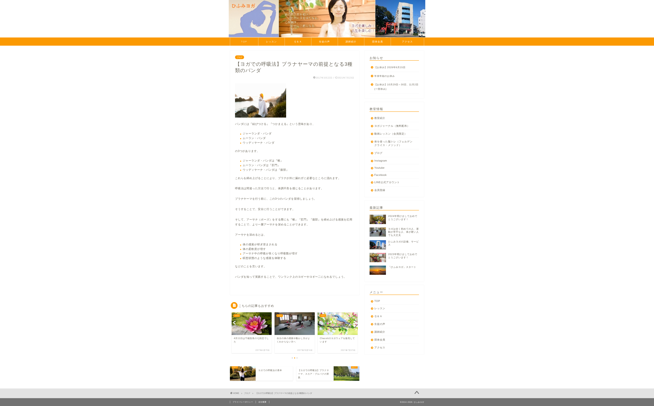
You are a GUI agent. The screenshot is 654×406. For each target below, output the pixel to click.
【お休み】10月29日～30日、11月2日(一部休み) (396, 86)
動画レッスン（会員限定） (390, 133)
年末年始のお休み (384, 76)
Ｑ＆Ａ (298, 41)
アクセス (413, 41)
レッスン (271, 41)
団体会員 (377, 41)
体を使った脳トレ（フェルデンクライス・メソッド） (393, 143)
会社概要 (262, 402)
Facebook (380, 174)
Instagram (380, 160)
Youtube (379, 167)
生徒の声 (324, 41)
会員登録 (379, 190)
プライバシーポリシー (243, 402)
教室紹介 (379, 118)
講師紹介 (351, 41)
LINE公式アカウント (387, 182)
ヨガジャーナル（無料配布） (392, 125)
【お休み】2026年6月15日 (390, 67)
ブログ (239, 57)
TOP (244, 41)
